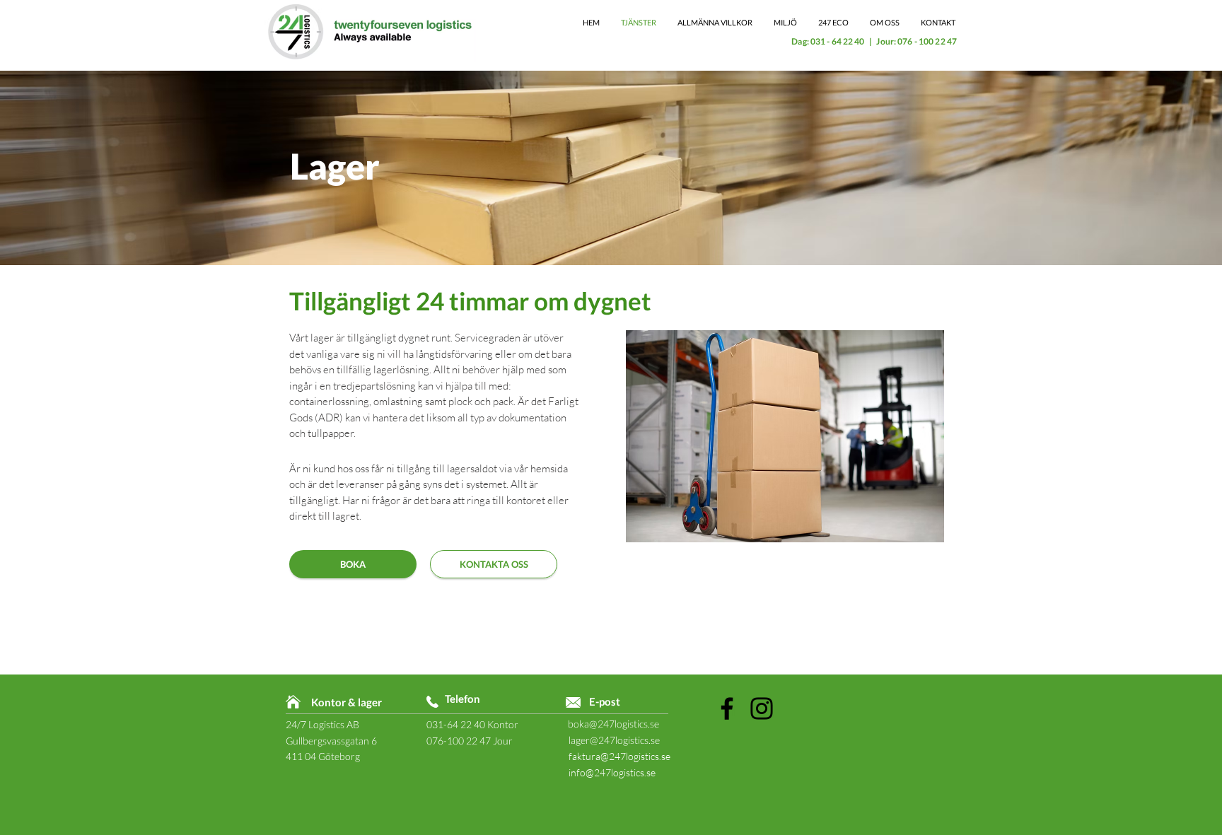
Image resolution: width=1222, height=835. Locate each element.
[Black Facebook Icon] (727, 708)
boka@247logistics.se (613, 724)
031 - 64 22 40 (837, 41)
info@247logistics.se (612, 772)
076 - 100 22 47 (927, 41)
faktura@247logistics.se (619, 756)
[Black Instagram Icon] (761, 708)
